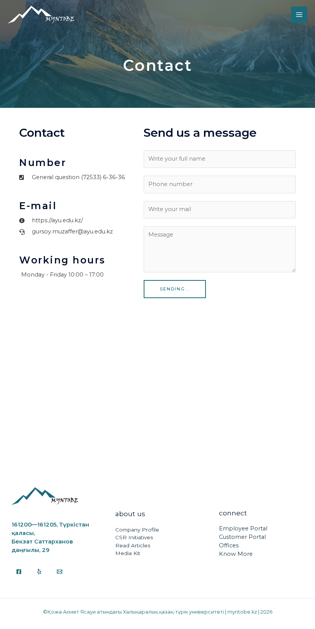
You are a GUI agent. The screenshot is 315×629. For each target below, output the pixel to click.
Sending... (175, 289)
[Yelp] (39, 571)
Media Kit (127, 553)
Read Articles (132, 545)
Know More (236, 553)
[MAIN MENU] (299, 15)
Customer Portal (242, 536)
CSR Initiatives (134, 537)
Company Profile (137, 530)
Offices (229, 545)
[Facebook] (19, 571)
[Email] (59, 571)
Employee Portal (243, 528)
